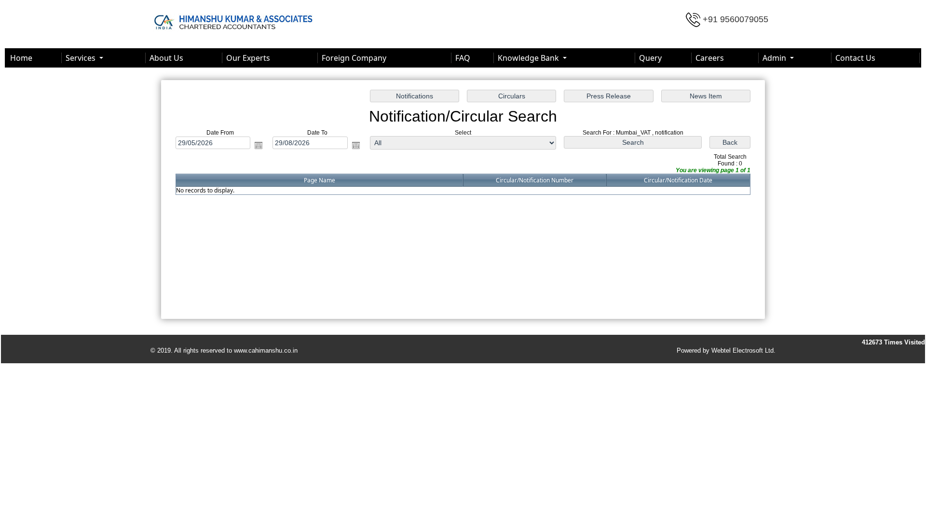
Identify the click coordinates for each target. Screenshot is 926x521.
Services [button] (81, 58)
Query (650, 58)
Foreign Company (354, 58)
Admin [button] (775, 58)
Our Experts (248, 58)
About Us (166, 58)
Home (21, 58)
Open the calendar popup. (258, 145)
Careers (709, 58)
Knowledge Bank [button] (529, 58)
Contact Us (855, 58)
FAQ (462, 58)
